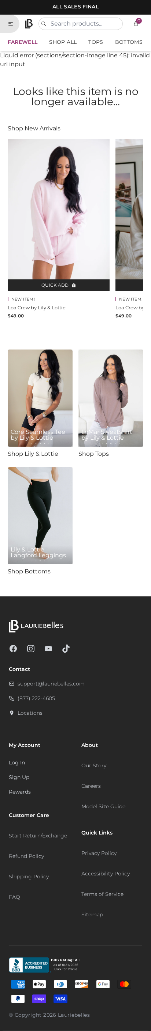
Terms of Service (102, 894)
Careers (91, 786)
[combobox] (80, 24)
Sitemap (92, 914)
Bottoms (129, 42)
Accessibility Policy (105, 873)
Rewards (20, 791)
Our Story (93, 765)
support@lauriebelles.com (51, 683)
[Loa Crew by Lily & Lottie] (59, 215)
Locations (30, 713)
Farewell (23, 42)
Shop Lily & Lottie (33, 453)
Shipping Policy (29, 876)
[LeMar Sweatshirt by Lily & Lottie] (110, 398)
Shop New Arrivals (34, 128)
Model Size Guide (103, 806)
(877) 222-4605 (36, 698)
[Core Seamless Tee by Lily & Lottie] (40, 398)
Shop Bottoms (29, 571)
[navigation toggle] (13, 24)
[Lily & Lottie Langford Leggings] (40, 515)
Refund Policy (26, 856)
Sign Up (19, 777)
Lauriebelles (74, 1015)
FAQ (14, 897)
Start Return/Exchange (38, 835)
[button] (136, 23)
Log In (17, 762)
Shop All (63, 42)
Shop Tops (93, 453)
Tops (95, 42)
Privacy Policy (99, 853)
